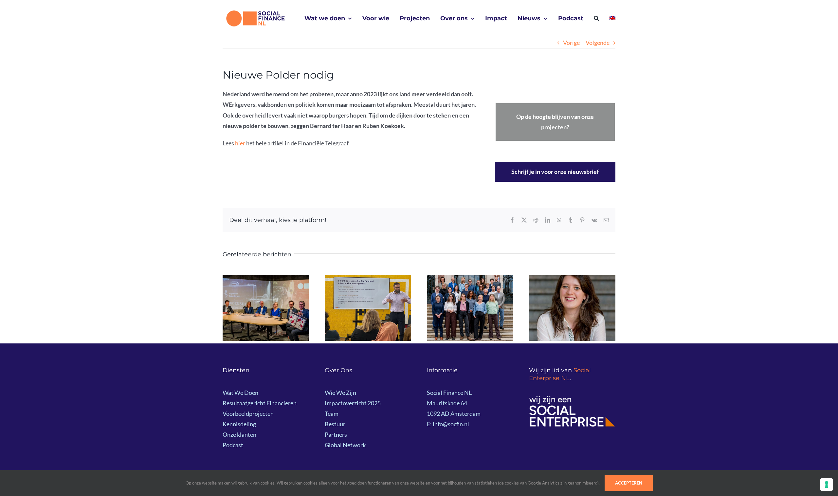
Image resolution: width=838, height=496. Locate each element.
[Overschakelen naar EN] (612, 18)
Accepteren (628, 483)
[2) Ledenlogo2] (572, 398)
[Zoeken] (596, 18)
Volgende (598, 42)
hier (240, 143)
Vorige (571, 42)
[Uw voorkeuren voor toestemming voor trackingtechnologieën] (826, 484)
